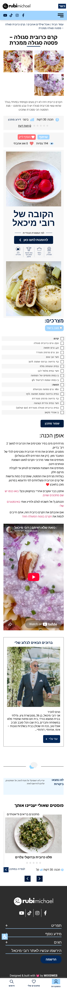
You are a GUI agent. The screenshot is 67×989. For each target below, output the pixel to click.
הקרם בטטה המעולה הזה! (37, 516)
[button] (27, 137)
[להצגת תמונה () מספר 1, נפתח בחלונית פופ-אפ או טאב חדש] (49, 61)
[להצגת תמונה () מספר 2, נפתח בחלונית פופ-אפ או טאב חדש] (18, 61)
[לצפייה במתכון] (6, 869)
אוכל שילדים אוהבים (38, 24)
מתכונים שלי (34, 986)
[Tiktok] (11, 15)
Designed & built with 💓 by (33, 975)
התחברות (55, 986)
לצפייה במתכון (17, 869)
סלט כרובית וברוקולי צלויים (33, 857)
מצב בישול (53, 328)
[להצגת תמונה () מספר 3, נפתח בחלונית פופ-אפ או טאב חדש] (49, 85)
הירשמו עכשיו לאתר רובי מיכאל (37, 951)
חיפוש (12, 986)
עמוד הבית (58, 24)
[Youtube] (5, 15)
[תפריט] (61, 15)
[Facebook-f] (23, 15)
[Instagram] (17, 15)
